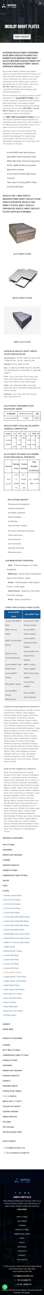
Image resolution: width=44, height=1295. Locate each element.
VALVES (6, 881)
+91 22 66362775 (24, 1280)
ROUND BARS (8, 1029)
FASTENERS (7, 850)
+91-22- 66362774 (24, 1284)
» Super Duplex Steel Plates (14, 990)
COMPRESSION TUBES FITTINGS (16, 1055)
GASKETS (6, 1024)
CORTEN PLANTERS (10, 1112)
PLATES (6, 891)
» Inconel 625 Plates (11, 960)
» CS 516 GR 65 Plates (12, 904)
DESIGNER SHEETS (10, 1086)
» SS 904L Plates (9, 1015)
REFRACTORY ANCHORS (12, 855)
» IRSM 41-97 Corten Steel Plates (16, 943)
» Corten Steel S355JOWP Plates (16, 925)
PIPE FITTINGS (9, 845)
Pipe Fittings (22, 1217)
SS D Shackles (8, 1127)
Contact (22, 1255)
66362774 (25, 1153)
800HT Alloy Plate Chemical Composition (23, 161)
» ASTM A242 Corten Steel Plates (16, 938)
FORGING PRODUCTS (11, 865)
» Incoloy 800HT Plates (12, 972)
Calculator (22, 1260)
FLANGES (6, 860)
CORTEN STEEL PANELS (12, 1091)
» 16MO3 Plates (9, 947)
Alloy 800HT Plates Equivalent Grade (21, 157)
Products (22, 1251)
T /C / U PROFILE (9, 1096)
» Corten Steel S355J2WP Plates (16, 921)
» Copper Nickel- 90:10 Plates (14, 981)
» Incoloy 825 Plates (11, 968)
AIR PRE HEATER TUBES (12, 1132)
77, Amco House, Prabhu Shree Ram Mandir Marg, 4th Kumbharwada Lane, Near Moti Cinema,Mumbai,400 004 (22, 1268)
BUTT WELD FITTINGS (11, 1050)
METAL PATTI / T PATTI (12, 1101)
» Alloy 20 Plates (9, 1002)
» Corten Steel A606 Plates (13, 930)
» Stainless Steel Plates (12, 896)
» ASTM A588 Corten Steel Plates (16, 934)
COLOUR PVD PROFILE (12, 1106)
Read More (22, 1209)
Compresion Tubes (22, 1234)
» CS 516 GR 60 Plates (12, 908)
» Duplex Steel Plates (11, 985)
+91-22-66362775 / (13, 1153)
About (22, 1242)
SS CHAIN (7, 1122)
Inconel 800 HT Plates (24, 98)
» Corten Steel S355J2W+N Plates (16, 917)
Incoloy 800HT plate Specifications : (21, 152)
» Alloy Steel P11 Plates (12, 994)
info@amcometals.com (15, 1148)
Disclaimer (26, 1293)
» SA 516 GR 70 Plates (12, 900)
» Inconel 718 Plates (11, 964)
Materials (22, 1247)
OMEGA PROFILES (10, 1117)
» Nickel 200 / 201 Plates (13, 1011)
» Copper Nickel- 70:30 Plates (14, 977)
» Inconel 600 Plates (11, 955)
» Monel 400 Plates (10, 1007)
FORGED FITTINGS (10, 870)
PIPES (5, 886)
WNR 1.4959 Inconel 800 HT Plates (20, 117)
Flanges (22, 1225)
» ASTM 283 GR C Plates (12, 951)
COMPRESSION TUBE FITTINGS (15, 875)
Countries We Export (15, 187)
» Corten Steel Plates (11, 913)
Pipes (22, 1238)
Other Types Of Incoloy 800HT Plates (22, 182)
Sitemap (17, 1293)
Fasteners (22, 1221)
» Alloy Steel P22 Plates (12, 998)
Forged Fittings (22, 1230)
